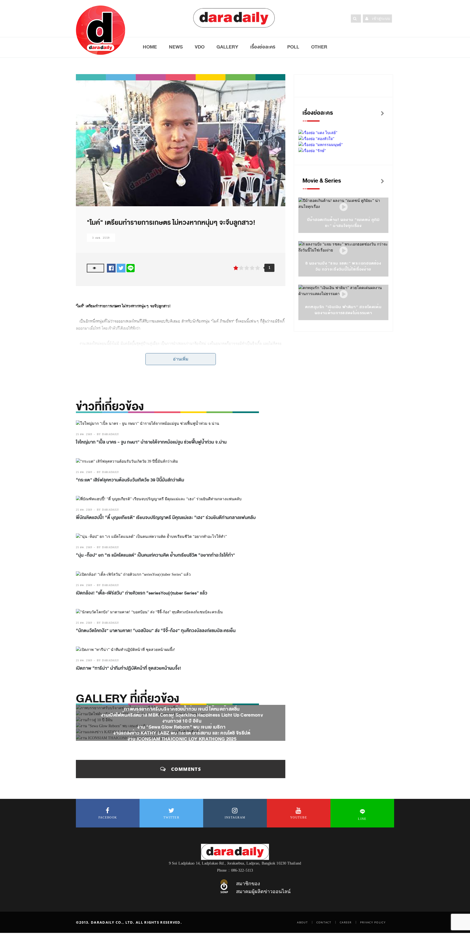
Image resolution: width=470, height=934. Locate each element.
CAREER (346, 922)
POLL (293, 47)
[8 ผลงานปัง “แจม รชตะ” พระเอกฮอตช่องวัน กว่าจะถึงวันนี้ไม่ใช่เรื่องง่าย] (343, 250)
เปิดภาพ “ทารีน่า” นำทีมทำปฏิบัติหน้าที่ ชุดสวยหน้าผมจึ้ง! (128, 668)
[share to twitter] (121, 268)
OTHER (319, 47)
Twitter (171, 817)
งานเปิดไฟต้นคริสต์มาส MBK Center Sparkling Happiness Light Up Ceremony (182, 715)
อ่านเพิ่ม (180, 359)
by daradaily (108, 434)
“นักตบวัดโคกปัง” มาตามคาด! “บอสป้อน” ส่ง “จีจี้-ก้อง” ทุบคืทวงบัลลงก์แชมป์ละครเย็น (156, 631)
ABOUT (302, 922)
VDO (200, 47)
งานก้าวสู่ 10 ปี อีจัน (182, 721)
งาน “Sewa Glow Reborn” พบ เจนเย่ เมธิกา (181, 727)
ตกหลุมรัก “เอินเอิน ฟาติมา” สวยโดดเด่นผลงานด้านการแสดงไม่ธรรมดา (343, 310)
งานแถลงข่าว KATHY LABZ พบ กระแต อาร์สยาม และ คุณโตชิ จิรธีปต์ (181, 733)
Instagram (235, 817)
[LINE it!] (130, 268)
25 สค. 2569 (84, 434)
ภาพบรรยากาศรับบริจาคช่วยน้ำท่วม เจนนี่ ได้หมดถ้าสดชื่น (182, 709)
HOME (150, 47)
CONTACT (323, 922)
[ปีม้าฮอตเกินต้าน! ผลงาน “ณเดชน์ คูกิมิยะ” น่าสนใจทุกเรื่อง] (343, 207)
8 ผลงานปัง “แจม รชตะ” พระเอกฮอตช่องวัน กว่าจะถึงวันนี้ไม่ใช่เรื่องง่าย (343, 266)
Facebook (107, 817)
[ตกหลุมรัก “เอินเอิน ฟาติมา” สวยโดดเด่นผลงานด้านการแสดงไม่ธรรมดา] (343, 294)
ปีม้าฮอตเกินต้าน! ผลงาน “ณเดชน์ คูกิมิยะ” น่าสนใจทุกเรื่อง (343, 223)
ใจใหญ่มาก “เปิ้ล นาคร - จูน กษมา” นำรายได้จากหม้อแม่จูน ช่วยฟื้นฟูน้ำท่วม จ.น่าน (151, 442)
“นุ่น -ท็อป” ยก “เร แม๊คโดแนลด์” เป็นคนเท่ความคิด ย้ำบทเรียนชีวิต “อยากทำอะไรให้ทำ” (155, 555)
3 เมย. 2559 (101, 237)
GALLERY (227, 47)
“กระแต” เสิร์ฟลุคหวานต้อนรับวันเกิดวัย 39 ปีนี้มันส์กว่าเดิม (130, 480)
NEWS (176, 47)
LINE (362, 818)
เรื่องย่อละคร (262, 47)
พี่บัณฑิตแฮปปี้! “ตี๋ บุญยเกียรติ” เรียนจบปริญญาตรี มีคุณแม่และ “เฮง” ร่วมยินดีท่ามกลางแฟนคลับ (166, 517)
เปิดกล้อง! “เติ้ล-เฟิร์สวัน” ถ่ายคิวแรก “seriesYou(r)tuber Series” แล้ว (141, 593)
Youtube (298, 817)
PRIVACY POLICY (373, 922)
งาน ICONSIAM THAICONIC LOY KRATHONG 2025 (182, 739)
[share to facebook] (111, 268)
